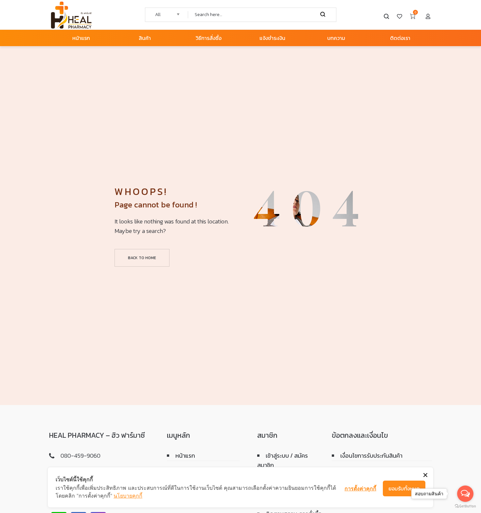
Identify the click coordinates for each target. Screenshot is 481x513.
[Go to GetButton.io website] (465, 506)
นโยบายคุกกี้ (128, 495)
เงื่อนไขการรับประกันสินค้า (371, 455)
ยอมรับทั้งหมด (404, 488)
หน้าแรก (185, 455)
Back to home (142, 258)
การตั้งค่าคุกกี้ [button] (360, 488)
